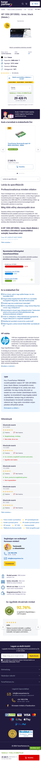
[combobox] (20, 88)
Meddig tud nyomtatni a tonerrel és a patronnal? (18, 321)
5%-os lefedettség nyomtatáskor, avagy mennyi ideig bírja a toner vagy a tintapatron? (21, 306)
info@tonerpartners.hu (15, 558)
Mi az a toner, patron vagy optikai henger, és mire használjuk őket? (18, 295)
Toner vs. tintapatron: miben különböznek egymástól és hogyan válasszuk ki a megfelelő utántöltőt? (20, 317)
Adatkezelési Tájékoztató (8, 661)
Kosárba (30, 757)
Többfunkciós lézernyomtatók (12, 528)
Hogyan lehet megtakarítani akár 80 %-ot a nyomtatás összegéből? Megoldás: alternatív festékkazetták (20, 299)
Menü (36, 4)
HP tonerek (6, 525)
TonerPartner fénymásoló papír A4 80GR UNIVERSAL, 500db (19, 144)
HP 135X (30, 9)
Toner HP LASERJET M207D (9, 239)
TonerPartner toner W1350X (12, 271)
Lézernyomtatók (29, 525)
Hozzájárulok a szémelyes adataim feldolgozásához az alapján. (18, 660)
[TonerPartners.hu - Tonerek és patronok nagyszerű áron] (6, 4)
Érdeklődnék (10, 564)
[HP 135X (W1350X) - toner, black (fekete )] (20, 44)
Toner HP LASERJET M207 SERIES (11, 237)
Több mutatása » (6, 512)
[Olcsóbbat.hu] (25, 732)
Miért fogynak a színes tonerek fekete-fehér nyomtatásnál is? (21, 324)
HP (25, 9)
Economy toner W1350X (11, 278)
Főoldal (3, 9)
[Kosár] (26, 3)
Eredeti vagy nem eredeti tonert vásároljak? (16, 303)
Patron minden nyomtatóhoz (14, 9)
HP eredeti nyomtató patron (30, 522)
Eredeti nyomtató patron (10, 522)
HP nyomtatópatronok (31, 520)
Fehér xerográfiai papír (32, 528)
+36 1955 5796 (12, 553)
